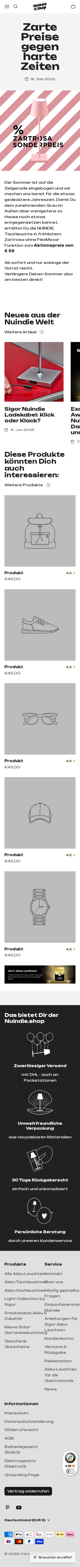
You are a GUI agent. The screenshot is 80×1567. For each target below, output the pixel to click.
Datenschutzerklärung (29, 1421)
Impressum (16, 1413)
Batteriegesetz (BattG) (21, 1449)
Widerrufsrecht (21, 1429)
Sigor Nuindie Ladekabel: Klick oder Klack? (29, 415)
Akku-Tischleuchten (25, 1282)
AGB (9, 1438)
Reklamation (58, 1361)
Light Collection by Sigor (24, 1301)
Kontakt (53, 1273)
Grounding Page (21, 1475)
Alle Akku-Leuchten (24, 1273)
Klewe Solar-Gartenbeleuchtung (25, 1330)
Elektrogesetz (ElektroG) (20, 1463)
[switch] (70, 1471)
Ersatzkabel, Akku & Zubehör (25, 1316)
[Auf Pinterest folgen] (7, 1507)
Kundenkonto (59, 1338)
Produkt (13, 573)
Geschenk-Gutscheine (17, 1344)
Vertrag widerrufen (28, 1491)
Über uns (53, 1282)
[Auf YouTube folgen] (19, 1507)
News (50, 1389)
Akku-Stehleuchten (25, 1290)
